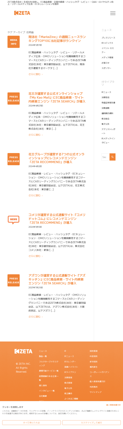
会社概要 (43, 395)
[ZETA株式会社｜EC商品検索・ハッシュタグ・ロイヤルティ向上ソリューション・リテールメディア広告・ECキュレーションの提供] (22, 13)
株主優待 (68, 393)
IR (65, 350)
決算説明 (105, 108)
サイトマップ (95, 392)
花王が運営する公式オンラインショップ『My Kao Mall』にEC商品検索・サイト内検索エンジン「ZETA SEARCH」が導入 (57, 97)
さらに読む (34, 74)
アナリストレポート (108, 131)
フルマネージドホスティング (48, 363)
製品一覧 (43, 356)
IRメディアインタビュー (108, 140)
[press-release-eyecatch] (14, 98)
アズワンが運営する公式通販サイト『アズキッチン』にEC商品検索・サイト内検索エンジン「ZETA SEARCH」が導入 (57, 279)
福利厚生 (94, 366)
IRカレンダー (70, 361)
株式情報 (68, 382)
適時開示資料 (107, 113)
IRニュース (106, 92)
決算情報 (68, 377)
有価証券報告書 (108, 102)
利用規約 (94, 386)
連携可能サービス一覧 (48, 370)
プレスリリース (108, 37)
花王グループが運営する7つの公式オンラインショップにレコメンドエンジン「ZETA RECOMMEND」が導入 (56, 158)
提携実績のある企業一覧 (48, 378)
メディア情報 (107, 57)
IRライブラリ (70, 372)
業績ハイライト (71, 366)
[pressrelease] (14, 220)
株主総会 (105, 118)
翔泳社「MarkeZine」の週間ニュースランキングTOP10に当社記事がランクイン (57, 39)
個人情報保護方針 (97, 381)
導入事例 (43, 385)
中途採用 (94, 356)
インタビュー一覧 (47, 390)
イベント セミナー (108, 50)
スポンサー (106, 68)
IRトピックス (107, 42)
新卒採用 (94, 361)
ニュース (43, 350)
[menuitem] (111, 13)
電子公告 (105, 123)
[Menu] (111, 13)
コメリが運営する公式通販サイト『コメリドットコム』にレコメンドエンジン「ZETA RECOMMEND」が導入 (57, 218)
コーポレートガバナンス (99, 374)
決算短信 (105, 97)
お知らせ (105, 62)
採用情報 (94, 350)
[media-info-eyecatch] (14, 42)
